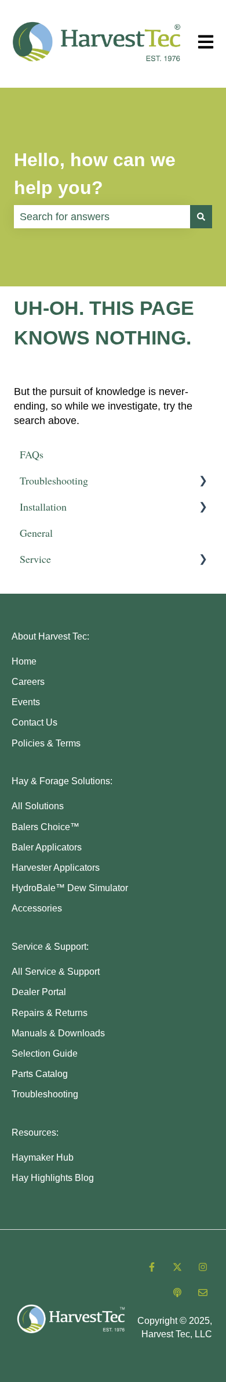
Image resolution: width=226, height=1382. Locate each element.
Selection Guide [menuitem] (45, 1053)
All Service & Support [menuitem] (56, 972)
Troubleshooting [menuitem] (54, 480)
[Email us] (203, 1292)
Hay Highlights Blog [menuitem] (53, 1178)
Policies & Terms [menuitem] (46, 743)
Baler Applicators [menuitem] (47, 847)
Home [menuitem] (24, 661)
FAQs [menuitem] (31, 454)
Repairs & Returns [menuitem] (50, 1013)
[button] (203, 481)
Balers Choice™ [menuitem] (45, 827)
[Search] (201, 217)
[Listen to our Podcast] (177, 1292)
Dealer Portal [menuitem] (39, 992)
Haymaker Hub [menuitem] (43, 1157)
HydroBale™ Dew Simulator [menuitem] (70, 888)
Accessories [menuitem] (37, 908)
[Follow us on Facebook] (152, 1267)
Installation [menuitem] (43, 507)
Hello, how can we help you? (95, 173)
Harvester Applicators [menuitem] (56, 868)
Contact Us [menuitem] (34, 722)
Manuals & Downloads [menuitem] (58, 1033)
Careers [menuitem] (28, 682)
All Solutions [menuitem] (38, 806)
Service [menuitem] (35, 559)
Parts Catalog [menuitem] (40, 1074)
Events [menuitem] (26, 702)
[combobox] (102, 217)
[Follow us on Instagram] (203, 1267)
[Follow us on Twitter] (177, 1267)
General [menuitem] (36, 533)
